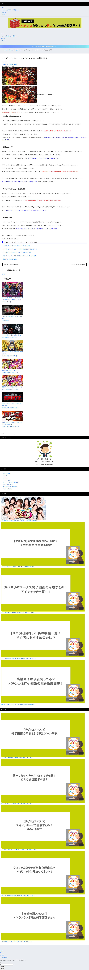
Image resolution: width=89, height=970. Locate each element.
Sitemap (4, 12)
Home (3, 7)
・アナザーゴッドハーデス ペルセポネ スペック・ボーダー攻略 (19, 256)
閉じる (2, 966)
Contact (4, 14)
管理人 (4, 274)
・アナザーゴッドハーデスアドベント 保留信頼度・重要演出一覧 (19, 249)
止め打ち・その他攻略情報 (10, 64)
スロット (5, 478)
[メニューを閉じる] (0, 1)
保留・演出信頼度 (8, 484)
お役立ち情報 (6, 473)
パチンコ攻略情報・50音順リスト (11, 10)
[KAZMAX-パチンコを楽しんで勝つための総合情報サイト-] (44, 23)
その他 (5, 475)
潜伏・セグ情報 (7, 488)
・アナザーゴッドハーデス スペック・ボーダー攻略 (16, 245)
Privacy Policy (4, 957)
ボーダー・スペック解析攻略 (11, 482)
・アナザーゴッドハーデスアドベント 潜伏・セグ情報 (16, 252)
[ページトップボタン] (0, 962)
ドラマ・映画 (6, 480)
